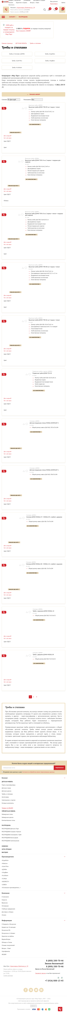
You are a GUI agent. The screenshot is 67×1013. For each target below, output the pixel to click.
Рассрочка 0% (6, 930)
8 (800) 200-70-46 (55, 960)
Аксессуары (5, 797)
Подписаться (59, 767)
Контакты (11, 5)
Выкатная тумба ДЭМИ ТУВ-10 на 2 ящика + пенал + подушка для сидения (44, 214)
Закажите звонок (40, 973)
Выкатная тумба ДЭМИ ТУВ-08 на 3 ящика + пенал (44, 267)
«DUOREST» (5, 881)
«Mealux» (5, 863)
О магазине (5, 897)
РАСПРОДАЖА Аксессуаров (10, 837)
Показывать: (27, 99)
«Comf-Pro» (5, 866)
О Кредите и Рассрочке (9, 924)
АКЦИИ (4, 954)
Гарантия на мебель (8, 936)
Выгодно (5, 852)
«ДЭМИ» (4, 869)
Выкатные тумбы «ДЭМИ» (36, 105)
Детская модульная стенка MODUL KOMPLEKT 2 (44, 423)
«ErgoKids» (5, 860)
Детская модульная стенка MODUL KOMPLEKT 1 (44, 470)
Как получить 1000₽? (23, 31)
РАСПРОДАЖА (6, 825)
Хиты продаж (6, 849)
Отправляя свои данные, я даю (29, 772)
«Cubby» (4, 878)
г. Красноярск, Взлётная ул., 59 (25, 7)
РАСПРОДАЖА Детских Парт (10, 828)
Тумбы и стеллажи (7, 794)
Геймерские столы (7, 814)
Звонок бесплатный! (54, 963)
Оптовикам (5, 906)
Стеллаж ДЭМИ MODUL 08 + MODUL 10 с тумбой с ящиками (44, 564)
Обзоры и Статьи (7, 942)
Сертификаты (6, 951)
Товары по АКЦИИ (7, 808)
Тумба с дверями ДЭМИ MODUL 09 (43, 654)
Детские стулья (6, 788)
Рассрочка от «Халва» (8, 933)
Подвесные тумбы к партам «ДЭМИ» (42, 371)
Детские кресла (6, 791)
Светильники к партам (8, 800)
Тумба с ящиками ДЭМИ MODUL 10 (43, 611)
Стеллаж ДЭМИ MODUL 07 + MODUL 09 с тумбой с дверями (44, 517)
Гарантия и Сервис (21, 2)
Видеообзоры (6, 939)
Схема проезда (8, 975)
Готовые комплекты (8, 803)
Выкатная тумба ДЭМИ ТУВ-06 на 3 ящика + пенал (44, 320)
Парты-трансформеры (8, 785)
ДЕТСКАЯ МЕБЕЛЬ (7, 782)
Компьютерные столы (8, 820)
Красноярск (54, 4)
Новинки (5, 846)
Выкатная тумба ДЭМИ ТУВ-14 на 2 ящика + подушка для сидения (42, 161)
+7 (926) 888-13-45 (54, 980)
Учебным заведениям (8, 909)
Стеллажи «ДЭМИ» (35, 421)
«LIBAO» (4, 884)
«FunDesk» (5, 875)
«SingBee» (5, 872)
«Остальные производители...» (11, 887)
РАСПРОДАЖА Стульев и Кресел (11, 831)
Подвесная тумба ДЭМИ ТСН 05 (42, 373)
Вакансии (5, 903)
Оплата (11, 2)
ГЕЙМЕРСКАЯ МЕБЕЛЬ (8, 811)
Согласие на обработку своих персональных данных (38, 772)
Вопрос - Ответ (34, 2)
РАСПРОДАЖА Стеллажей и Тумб (11, 834)
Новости (4, 900)
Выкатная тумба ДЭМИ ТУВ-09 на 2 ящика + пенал (44, 107)
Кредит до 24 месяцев (8, 927)
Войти (63, 2)
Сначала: (4, 99)
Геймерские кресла (7, 817)
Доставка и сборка (7, 912)
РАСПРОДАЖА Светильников (10, 841)
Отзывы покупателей (8, 945)
